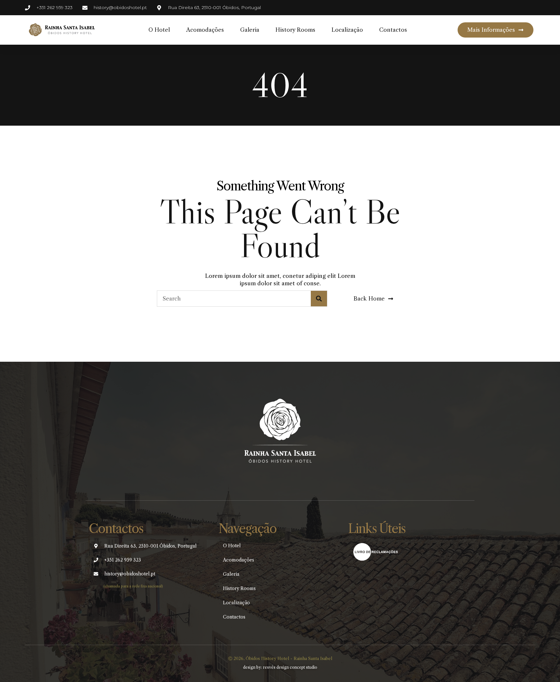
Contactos (393, 30)
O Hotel (159, 30)
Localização (347, 30)
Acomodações (205, 30)
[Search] (319, 298)
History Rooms (295, 30)
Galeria (249, 30)
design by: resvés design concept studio (280, 667)
